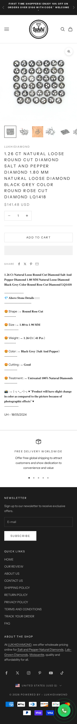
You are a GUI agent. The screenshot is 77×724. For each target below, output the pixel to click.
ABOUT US (11, 574)
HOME (8, 559)
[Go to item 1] (10, 132)
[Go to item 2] (24, 132)
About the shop (18, 636)
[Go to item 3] (38, 132)
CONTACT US (13, 581)
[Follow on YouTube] (51, 673)
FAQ (7, 623)
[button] (38, 250)
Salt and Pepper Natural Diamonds (40, 649)
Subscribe (20, 536)
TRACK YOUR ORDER (19, 616)
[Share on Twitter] (25, 264)
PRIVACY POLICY (16, 602)
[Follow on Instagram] (29, 673)
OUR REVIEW (13, 566)
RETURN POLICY (16, 595)
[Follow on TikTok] (62, 673)
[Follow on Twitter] (17, 673)
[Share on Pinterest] (31, 264)
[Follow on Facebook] (6, 673)
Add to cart (38, 237)
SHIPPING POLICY (17, 588)
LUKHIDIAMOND (17, 146)
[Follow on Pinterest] (40, 673)
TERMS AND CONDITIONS (23, 609)
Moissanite (37, 655)
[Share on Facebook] (19, 264)
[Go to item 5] (65, 132)
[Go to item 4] (51, 132)
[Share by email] (37, 264)
